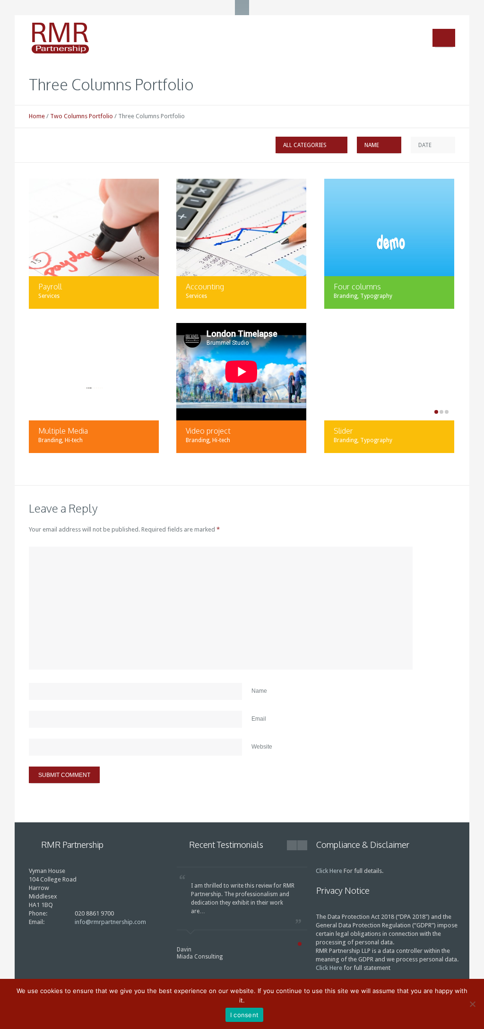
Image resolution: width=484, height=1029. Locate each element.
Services (49, 296)
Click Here (329, 870)
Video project (208, 431)
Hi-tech (74, 440)
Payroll (50, 286)
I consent (244, 1015)
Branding (345, 296)
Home (37, 116)
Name (259, 691)
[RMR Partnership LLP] (74, 38)
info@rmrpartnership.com (110, 921)
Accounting (205, 286)
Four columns (357, 286)
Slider (343, 431)
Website (261, 746)
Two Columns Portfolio (81, 116)
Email (258, 718)
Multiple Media (63, 431)
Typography (376, 296)
